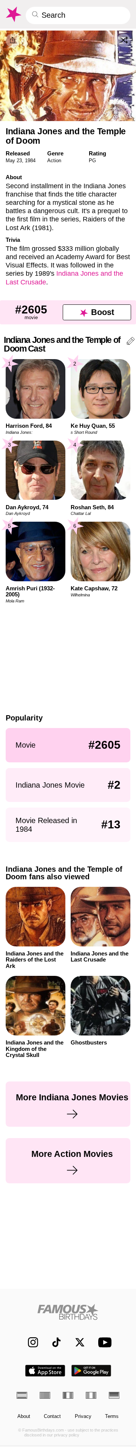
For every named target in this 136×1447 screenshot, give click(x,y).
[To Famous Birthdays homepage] (13, 14)
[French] (68, 1395)
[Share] (13, 41)
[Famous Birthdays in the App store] (45, 1370)
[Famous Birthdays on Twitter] (76, 1342)
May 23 (14, 160)
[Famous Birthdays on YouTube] (103, 1342)
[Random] (123, 40)
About (23, 1416)
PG (92, 160)
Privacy (83, 1416)
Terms (112, 1416)
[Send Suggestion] (130, 342)
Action (54, 160)
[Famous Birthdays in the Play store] (91, 1370)
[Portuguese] (45, 1395)
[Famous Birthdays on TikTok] (53, 1342)
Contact (52, 1416)
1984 (30, 160)
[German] (114, 1395)
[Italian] (91, 1395)
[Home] (68, 1312)
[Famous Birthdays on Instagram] (29, 1342)
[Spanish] (22, 1395)
